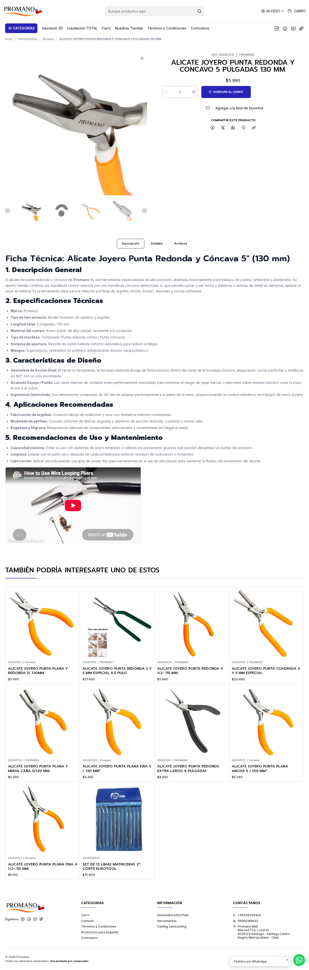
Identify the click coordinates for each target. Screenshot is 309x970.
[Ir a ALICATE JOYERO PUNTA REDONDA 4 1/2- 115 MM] (191, 623)
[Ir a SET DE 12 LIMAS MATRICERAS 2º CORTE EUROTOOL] (117, 819)
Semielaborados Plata (173, 915)
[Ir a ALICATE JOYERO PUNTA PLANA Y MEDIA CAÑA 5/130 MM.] (42, 721)
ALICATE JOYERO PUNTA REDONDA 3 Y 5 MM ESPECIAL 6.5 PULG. (117, 670)
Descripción (130, 243)
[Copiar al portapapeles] (253, 128)
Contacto (87, 921)
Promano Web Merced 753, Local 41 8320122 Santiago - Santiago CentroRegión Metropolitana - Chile (264, 932)
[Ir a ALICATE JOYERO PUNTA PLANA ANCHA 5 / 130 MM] (266, 721)
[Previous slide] (8, 210)
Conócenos (89, 938)
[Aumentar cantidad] (193, 92)
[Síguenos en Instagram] (276, 28)
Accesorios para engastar (100, 932)
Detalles (157, 243)
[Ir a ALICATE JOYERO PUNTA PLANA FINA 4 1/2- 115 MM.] (42, 819)
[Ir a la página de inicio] (22, 11)
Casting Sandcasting (171, 926)
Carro (85, 915)
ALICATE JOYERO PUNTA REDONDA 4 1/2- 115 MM (190, 670)
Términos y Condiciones (98, 926)
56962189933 (248, 921)
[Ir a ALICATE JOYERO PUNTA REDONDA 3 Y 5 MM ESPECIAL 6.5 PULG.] (117, 623)
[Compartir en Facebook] (212, 128)
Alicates (48, 39)
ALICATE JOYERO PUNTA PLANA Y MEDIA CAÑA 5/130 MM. (38, 768)
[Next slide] (143, 210)
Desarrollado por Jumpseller (69, 961)
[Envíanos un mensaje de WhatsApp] (299, 960)
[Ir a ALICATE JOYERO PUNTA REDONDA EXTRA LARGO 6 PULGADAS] (191, 721)
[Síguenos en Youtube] (293, 28)
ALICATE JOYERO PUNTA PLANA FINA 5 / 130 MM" (117, 768)
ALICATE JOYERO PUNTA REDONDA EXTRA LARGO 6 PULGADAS (188, 768)
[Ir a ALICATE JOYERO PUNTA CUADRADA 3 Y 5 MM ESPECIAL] (266, 623)
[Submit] (199, 11)
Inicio (9, 39)
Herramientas (27, 39)
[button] (21, 28)
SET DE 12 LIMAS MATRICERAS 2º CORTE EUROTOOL (111, 866)
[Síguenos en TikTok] (301, 28)
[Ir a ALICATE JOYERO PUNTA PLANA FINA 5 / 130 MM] (117, 721)
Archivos (180, 243)
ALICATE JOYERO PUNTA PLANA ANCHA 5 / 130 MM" (260, 768)
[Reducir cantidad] (165, 92)
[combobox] (154, 11)
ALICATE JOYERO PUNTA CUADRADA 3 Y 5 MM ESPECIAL (266, 670)
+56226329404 (249, 915)
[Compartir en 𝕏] (222, 128)
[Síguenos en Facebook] (285, 28)
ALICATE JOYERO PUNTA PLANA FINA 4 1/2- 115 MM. (42, 866)
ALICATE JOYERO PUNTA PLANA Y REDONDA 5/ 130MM (38, 670)
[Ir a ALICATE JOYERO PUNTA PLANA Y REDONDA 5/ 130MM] (42, 623)
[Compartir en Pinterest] (243, 128)
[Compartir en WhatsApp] (233, 128)
